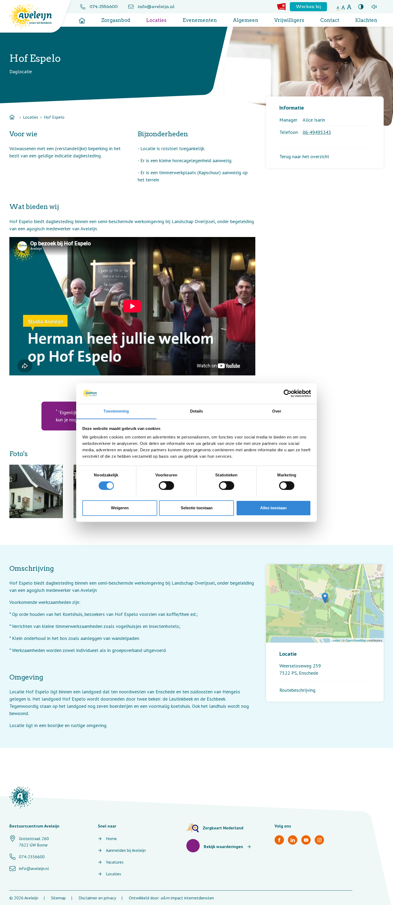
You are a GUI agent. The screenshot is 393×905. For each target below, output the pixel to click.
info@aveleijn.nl (156, 6)
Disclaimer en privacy (97, 897)
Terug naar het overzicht (304, 156)
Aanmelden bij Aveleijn (126, 850)
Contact (329, 20)
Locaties (156, 20)
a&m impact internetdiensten (187, 897)
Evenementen (200, 20)
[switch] (166, 485)
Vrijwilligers (289, 20)
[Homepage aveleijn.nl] (21, 797)
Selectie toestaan (197, 508)
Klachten (366, 20)
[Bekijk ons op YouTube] (306, 840)
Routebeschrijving (297, 690)
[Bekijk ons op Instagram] (319, 840)
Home (111, 838)
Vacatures (115, 862)
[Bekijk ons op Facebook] (279, 840)
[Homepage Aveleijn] (34, 16)
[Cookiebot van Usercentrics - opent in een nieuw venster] (287, 393)
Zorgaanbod (115, 20)
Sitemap (58, 897)
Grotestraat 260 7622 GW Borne (34, 842)
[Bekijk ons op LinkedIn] (292, 840)
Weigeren (120, 508)
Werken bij (308, 6)
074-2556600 (104, 6)
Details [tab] (196, 411)
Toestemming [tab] (116, 411)
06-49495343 (317, 132)
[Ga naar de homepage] (82, 19)
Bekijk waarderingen (223, 846)
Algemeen (245, 20)
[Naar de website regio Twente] (281, 6)
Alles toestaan (273, 508)
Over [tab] (276, 411)
